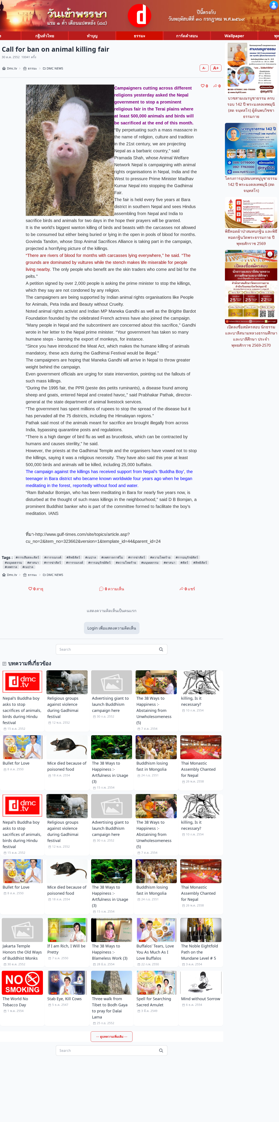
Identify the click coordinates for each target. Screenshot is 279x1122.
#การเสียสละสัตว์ (27, 557)
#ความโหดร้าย (160, 557)
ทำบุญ (92, 35)
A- (204, 68)
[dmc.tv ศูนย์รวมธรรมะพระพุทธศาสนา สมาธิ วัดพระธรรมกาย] (139, 15)
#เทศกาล (11, 567)
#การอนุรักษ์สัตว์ (187, 557)
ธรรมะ (139, 35)
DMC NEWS (55, 68)
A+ (216, 68)
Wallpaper (234, 35)
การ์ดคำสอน (187, 35)
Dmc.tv (12, 68)
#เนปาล (90, 557)
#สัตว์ (184, 562)
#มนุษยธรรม (13, 562)
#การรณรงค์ (52, 557)
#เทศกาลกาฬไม (112, 557)
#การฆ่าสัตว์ (136, 557)
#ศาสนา (33, 562)
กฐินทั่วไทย (44, 35)
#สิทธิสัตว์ (73, 557)
